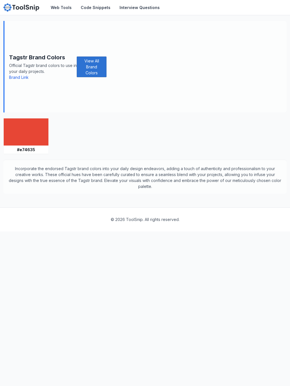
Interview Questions (140, 7)
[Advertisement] (196, 66)
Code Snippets (95, 7)
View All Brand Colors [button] (91, 66)
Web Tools (61, 7)
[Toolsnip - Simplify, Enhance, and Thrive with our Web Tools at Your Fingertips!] (21, 7)
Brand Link (19, 77)
